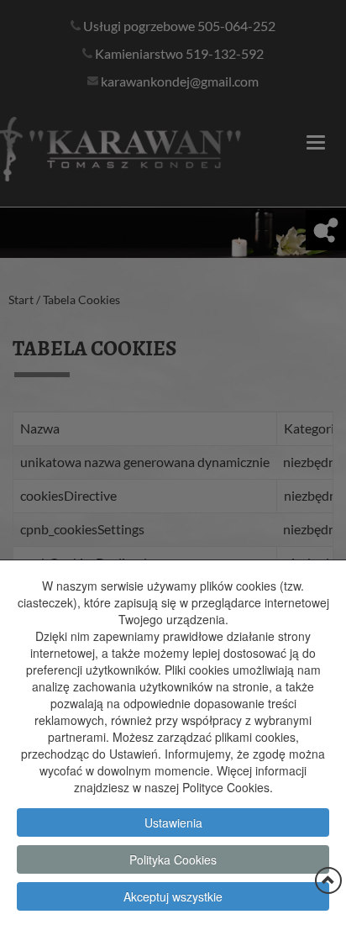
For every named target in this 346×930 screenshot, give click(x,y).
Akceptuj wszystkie (173, 896)
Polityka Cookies (173, 859)
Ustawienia (173, 822)
